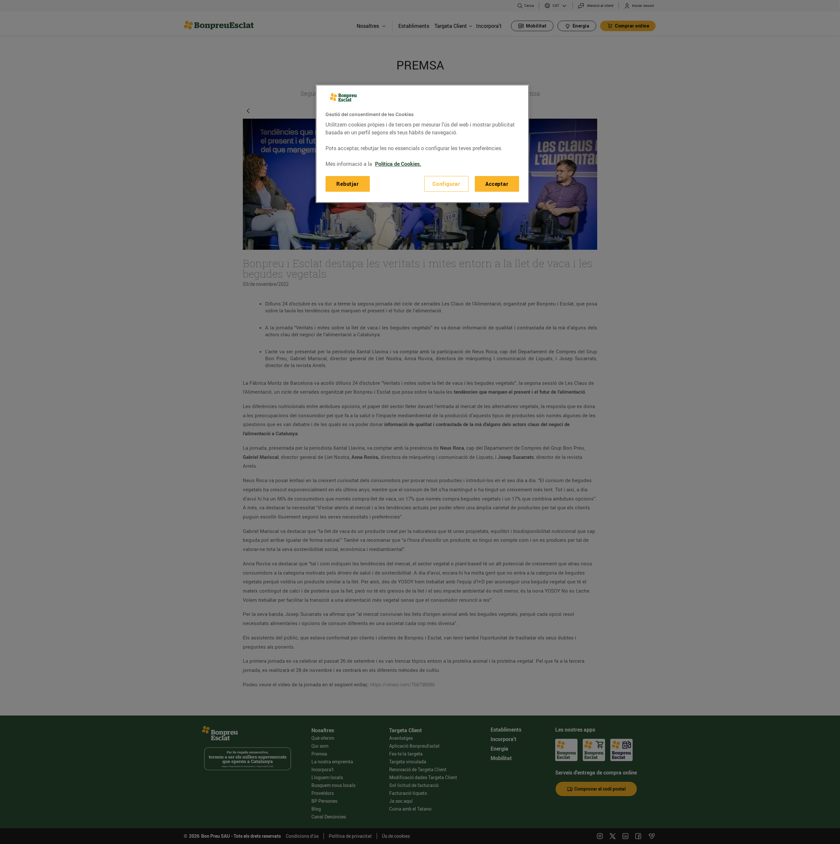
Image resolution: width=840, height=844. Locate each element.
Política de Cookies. (398, 163)
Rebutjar (347, 183)
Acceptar (496, 183)
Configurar (446, 183)
